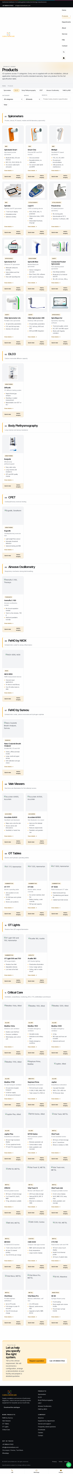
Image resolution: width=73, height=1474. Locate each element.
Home (64, 10)
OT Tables (5, 1424)
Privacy (54, 1461)
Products (65, 16)
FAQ (63, 40)
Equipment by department (46, 1421)
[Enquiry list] (64, 58)
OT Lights (5, 1426)
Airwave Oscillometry (52, 90)
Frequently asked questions (47, 1426)
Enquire (61, 1472)
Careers (40, 1432)
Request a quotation (37, 1361)
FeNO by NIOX (67, 90)
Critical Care (6, 1429)
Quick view (7, 176)
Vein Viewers (6, 1421)
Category (6, 95)
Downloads (41, 1429)
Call (12, 1472)
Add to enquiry (18, 176)
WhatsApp (36, 1472)
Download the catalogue (12, 1407)
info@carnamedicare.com (22, 5)
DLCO (16, 90)
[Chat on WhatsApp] (68, 1464)
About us (41, 1418)
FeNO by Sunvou (7, 1418)
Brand (26, 95)
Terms (60, 1461)
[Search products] (64, 52)
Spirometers (7, 90)
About (64, 28)
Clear (5, 104)
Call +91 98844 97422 (57, 1361)
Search (44, 95)
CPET (41, 90)
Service (64, 34)
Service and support (44, 1424)
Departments (66, 22)
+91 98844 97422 (7, 1444)
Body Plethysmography (29, 90)
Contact (64, 46)
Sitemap (66, 1461)
